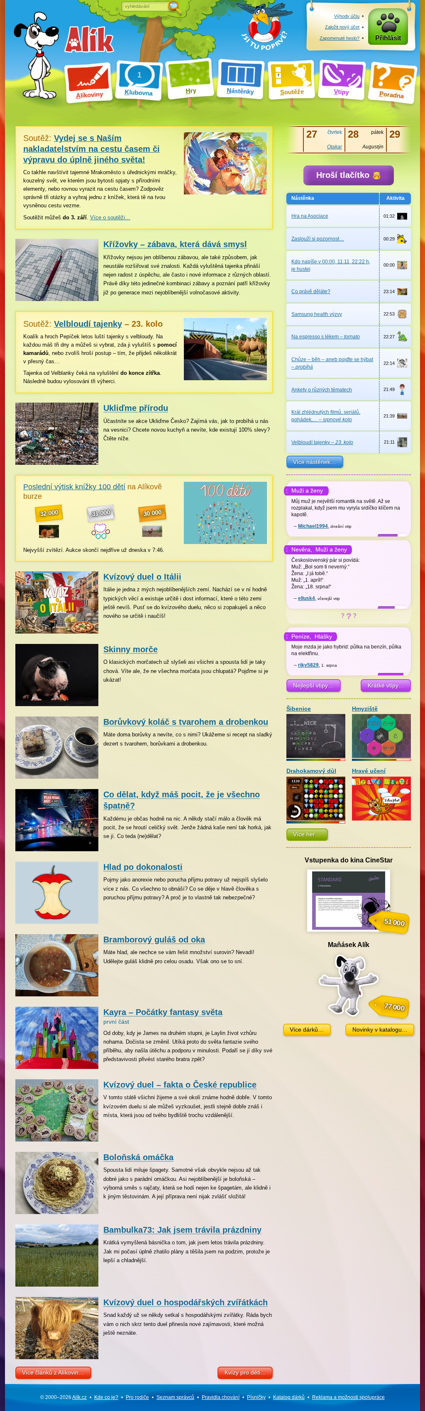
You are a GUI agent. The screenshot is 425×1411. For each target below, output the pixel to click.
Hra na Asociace (309, 216)
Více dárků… (307, 1029)
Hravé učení (369, 771)
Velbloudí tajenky (322, 442)
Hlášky (323, 636)
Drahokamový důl (311, 771)
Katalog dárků (289, 1397)
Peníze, (301, 636)
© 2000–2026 (63, 1397)
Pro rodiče (137, 1397)
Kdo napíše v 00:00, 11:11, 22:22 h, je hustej (330, 265)
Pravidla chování (220, 1397)
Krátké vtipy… (386, 685)
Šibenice (298, 709)
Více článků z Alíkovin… (53, 1372)
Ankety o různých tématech (321, 390)
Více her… (307, 834)
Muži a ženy (307, 490)
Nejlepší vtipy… (313, 685)
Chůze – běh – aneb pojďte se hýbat (332, 363)
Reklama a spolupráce (348, 1397)
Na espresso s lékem (325, 337)
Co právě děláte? (310, 291)
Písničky (256, 1397)
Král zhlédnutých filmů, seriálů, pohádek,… (325, 416)
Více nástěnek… (314, 462)
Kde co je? (106, 1397)
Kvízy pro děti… (245, 1372)
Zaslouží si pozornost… (317, 239)
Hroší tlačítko (344, 175)
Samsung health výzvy (316, 314)
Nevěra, (301, 549)
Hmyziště (365, 709)
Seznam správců (175, 1397)
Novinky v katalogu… (380, 1029)
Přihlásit (388, 37)
